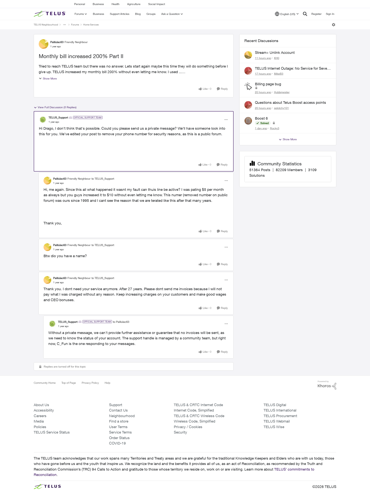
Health (115, 4)
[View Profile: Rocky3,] (248, 121)
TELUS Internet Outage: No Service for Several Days (293, 68)
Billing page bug (268, 84)
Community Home (45, 382)
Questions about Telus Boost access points (290, 102)
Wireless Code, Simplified (194, 421)
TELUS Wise (274, 427)
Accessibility (44, 410)
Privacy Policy (90, 382)
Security (180, 432)
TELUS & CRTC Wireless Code (199, 416)
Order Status (119, 438)
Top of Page (68, 382)
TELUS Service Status (52, 432)
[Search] (305, 14)
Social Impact (156, 4)
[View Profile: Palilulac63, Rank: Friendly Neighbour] (43, 44)
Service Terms (120, 432)
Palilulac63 (57, 42)
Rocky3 (274, 128)
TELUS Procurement (280, 416)
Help (107, 382)
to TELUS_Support (103, 178)
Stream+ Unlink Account (275, 52)
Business (98, 4)
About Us (41, 405)
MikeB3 (278, 73)
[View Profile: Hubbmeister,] (248, 86)
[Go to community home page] (50, 14)
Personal (79, 4)
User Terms (118, 427)
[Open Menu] (333, 24)
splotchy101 (281, 108)
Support (115, 405)
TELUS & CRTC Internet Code (198, 405)
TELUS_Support (58, 117)
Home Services (91, 24)
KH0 (276, 58)
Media (39, 421)
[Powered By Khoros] (327, 385)
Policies (40, 427)
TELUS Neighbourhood (46, 24)
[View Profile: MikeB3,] (248, 71)
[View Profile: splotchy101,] (248, 105)
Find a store (118, 421)
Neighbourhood (122, 416)
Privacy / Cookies (188, 427)
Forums (75, 24)
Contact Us (118, 410)
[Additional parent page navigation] (64, 24)
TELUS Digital (275, 405)
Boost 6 (261, 118)
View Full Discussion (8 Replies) (57, 107)
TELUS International (280, 410)
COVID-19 (117, 443)
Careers (40, 416)
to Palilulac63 (121, 321)
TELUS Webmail (277, 421)
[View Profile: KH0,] (248, 55)
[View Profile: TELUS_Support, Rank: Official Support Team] (43, 119)
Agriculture (133, 4)
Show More (50, 78)
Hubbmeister (282, 92)
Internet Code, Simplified (194, 410)
